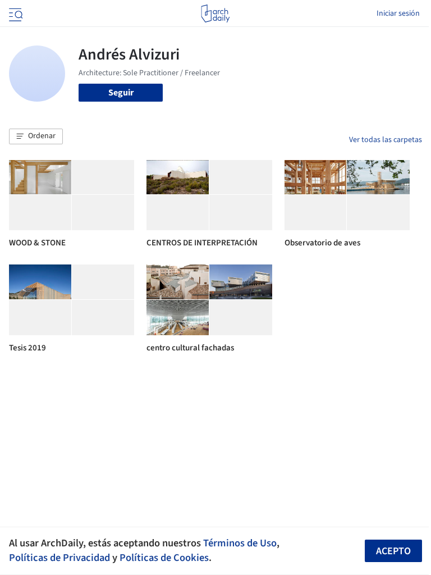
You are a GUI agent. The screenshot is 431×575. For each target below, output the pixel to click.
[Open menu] (14, 13)
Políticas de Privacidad (59, 557)
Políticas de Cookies (164, 557)
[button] (36, 136)
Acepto (393, 551)
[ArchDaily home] (215, 13)
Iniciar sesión (398, 13)
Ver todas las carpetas (385, 140)
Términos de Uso (240, 543)
